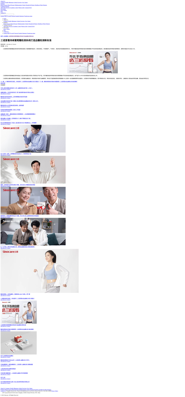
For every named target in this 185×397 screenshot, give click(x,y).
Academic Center (14, 7)
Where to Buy (21, 7)
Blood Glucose (4, 5)
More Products (43, 5)
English (2, 16)
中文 (5, 16)
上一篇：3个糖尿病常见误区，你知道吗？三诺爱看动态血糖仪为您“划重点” (20, 81)
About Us (3, 1)
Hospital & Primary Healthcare (33, 5)
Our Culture (25, 2)
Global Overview (18, 2)
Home (4, 18)
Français (13, 16)
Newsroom (3, 9)
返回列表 (3, 83)
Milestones (11, 2)
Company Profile (4, 2)
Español (17, 16)
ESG (2, 11)
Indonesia (21, 16)
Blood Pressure (11, 5)
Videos (5, 10)
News (2, 10)
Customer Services (5, 6)
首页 (2, 36)
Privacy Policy (54, 391)
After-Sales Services (5, 7)
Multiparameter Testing (20, 5)
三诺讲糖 (5, 36)
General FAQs (28, 7)
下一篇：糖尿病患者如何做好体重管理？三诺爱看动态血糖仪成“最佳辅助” (58, 81)
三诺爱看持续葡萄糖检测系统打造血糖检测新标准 (21, 36)
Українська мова (28, 16)
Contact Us (3, 13)
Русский (9, 16)
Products (3, 3)
